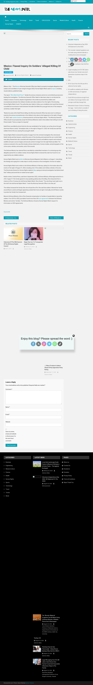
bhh (69, 80)
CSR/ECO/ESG (46, 20)
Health (73, 20)
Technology (23, 20)
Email (8, 414)
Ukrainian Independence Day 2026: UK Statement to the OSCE (78, 45)
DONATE (18, 24)
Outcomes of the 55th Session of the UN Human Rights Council (13, 244)
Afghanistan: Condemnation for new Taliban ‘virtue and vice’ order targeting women (12, 218)
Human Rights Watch (23, 75)
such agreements (44, 198)
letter (21, 159)
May (35, 170)
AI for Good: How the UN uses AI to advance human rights (78, 85)
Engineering (71, 127)
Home (7, 20)
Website (8, 422)
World (30, 20)
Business (14, 20)
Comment (9, 389)
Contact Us (58, 1)
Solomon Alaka (28, 249)
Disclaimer (32, 1)
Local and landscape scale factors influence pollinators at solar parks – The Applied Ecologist (50, 465)
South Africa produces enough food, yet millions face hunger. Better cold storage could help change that (78, 100)
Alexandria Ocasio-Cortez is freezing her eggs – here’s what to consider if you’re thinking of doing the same (78, 108)
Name (8, 407)
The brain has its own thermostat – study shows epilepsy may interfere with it (50, 649)
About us (51, 1)
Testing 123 (37, 638)
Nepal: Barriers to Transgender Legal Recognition (33, 243)
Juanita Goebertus (17, 117)
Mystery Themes (29, 683)
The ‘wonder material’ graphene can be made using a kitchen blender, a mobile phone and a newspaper (78, 52)
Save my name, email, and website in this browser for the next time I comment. (11, 436)
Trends (70, 154)
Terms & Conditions (42, 1)
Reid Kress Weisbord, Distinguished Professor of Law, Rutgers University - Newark (50, 674)
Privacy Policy (23, 1)
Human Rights (9, 24)
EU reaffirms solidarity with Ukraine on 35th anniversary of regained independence (78, 92)
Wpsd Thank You (69, 482)
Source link (7, 212)
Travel (37, 20)
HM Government (46, 486)
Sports (55, 20)
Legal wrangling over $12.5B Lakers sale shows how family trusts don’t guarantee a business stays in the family (78, 73)
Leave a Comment (36, 75)
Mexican (17, 86)
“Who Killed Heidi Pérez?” (17, 95)
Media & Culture (64, 20)
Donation (66, 472)
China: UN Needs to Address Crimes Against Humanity (57, 218)
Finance (80, 20)
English (75, 1)
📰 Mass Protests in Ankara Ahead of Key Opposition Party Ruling (54, 367)
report (54, 88)
